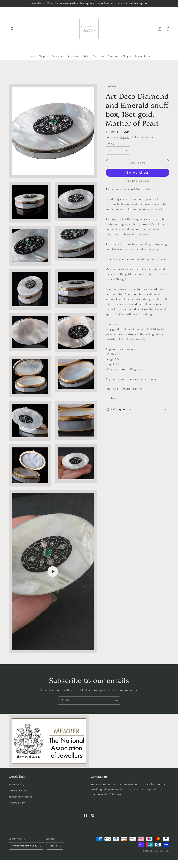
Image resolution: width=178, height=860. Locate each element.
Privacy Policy (16, 784)
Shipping (124, 137)
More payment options (137, 181)
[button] (12, 29)
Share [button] (113, 398)
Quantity (110, 143)
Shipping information (21, 796)
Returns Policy (17, 803)
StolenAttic (154, 851)
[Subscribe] (116, 701)
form (154, 784)
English (53, 846)
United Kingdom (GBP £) (24, 846)
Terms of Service (18, 790)
